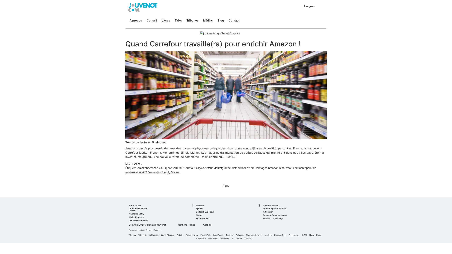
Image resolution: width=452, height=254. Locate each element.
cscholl (141, 230)
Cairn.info (249, 239)
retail (135, 172)
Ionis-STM (224, 239)
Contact (234, 20)
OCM (304, 235)
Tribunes (192, 20)
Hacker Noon (315, 235)
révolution (155, 172)
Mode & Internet (136, 217)
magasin (264, 168)
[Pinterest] (314, 22)
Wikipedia (142, 235)
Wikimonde (154, 235)
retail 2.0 (143, 172)
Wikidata (132, 235)
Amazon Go (155, 168)
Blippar (167, 168)
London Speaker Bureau (274, 209)
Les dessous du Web (138, 221)
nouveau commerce (293, 168)
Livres (166, 20)
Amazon (142, 168)
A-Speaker (268, 212)
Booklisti (229, 235)
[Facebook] (319, 22)
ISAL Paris (212, 239)
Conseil (152, 20)
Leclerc (249, 168)
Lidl (256, 168)
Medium (268, 235)
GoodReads (218, 235)
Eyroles (199, 209)
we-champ (278, 219)
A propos (136, 20)
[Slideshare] (303, 22)
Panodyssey (294, 235)
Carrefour (177, 168)
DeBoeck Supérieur (205, 212)
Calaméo (239, 235)
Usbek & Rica (280, 235)
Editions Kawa (202, 219)
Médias (208, 20)
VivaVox (266, 219)
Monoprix (275, 168)
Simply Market (170, 172)
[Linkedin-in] (298, 22)
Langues (309, 6)
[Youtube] (308, 22)
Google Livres (192, 235)
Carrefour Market (211, 168)
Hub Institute (236, 239)
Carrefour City (192, 168)
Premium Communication (275, 215)
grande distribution (233, 168)
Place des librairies (254, 235)
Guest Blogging (167, 235)
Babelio (180, 235)
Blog (221, 20)
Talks (178, 20)
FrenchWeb (205, 235)
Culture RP (201, 239)
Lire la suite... (133, 163)
